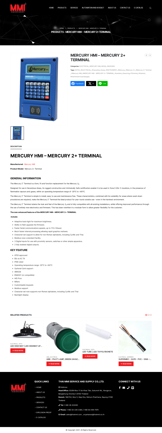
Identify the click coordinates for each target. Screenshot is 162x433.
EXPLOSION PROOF (44, 412)
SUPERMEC (130, 357)
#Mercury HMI (76, 73)
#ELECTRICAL (86, 70)
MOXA (103, 66)
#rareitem (118, 73)
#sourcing (126, 73)
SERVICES (74, 8)
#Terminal (134, 73)
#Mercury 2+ (130, 70)
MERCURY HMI (95, 66)
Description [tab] (16, 146)
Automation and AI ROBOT (93, 8)
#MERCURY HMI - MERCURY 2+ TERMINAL (98, 73)
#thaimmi (141, 73)
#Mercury (121, 70)
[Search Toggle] (150, 8)
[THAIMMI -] (18, 8)
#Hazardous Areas (98, 70)
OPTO (20, 344)
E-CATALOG (138, 8)
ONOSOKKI (111, 66)
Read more (18, 351)
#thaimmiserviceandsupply (80, 77)
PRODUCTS (62, 8)
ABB (47, 357)
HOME (51, 8)
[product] (27, 331)
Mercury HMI (29, 164)
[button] (146, 314)
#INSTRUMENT (111, 70)
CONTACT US (125, 8)
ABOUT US (112, 8)
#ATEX (77, 70)
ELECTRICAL (84, 66)
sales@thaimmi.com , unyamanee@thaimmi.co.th (85, 414)
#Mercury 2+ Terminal (143, 70)
